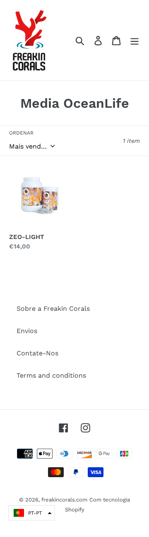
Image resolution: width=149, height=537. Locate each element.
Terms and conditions (51, 375)
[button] (31, 512)
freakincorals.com (64, 500)
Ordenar (21, 133)
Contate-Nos (37, 353)
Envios (27, 331)
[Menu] (134, 40)
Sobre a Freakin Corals (53, 308)
